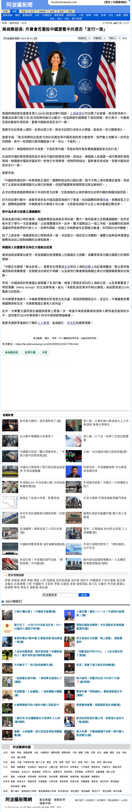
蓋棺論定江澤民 (29, 791)
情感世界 (32, 781)
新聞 (14, 11)
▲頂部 (124, 800)
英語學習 (68, 772)
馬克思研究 (63, 791)
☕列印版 (107, 23)
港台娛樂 (53, 776)
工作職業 (85, 767)
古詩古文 (25, 772)
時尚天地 (74, 781)
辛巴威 (111, 583)
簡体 (108, 2)
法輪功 (9, 583)
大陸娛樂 (21, 776)
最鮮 (13, 781)
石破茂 (65, 583)
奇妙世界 (104, 781)
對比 (86, 762)
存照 (93, 762)
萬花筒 (94, 781)
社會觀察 (42, 781)
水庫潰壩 (19, 583)
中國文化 (106, 767)
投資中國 (30, 352)
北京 (67, 266)
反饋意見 (90, 800)
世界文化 (47, 772)
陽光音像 (117, 791)
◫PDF (126, 23)
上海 (73, 113)
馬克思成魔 (63, 580)
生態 (52, 18)
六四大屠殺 (109, 580)
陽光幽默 (85, 791)
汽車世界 (53, 781)
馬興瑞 (51, 580)
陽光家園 (107, 791)
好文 (74, 762)
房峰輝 (9, 587)
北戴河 (102, 583)
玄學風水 (74, 767)
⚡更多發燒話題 (14, 575)
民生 (111, 15)
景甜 (36, 580)
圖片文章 (110, 772)
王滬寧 (49, 583)
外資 (44, 352)
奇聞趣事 (85, 781)
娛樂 (52, 11)
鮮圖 (23, 786)
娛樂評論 (74, 776)
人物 (81, 15)
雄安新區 (82, 583)
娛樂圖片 (95, 776)
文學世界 (89, 772)
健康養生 (21, 767)
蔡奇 (17, 587)
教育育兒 (95, 767)
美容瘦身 (15, 772)
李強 (106, 199)
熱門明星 (42, 776)
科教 (96, 15)
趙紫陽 (34, 587)
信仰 (67, 18)
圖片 (76, 18)
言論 (19, 762)
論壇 (61, 11)
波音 (79, 113)
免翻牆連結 (119, 2)
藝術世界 (117, 767)
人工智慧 (43, 323)
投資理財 (36, 772)
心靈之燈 (53, 767)
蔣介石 (93, 583)
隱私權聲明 (113, 800)
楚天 (47, 338)
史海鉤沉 (32, 767)
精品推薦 (85, 776)
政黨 (61, 762)
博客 (70, 11)
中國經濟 (47, 15)
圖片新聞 (21, 757)
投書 (80, 762)
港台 (59, 18)
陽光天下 (96, 791)
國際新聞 (59, 15)
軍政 (17, 15)
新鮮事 (42, 11)
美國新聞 (27, 15)
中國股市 (38, 583)
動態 (49, 762)
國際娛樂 (64, 776)
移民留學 (64, 781)
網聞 (88, 15)
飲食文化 (21, 781)
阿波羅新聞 (19, 5)
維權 (118, 15)
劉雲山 (121, 583)
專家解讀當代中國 (47, 791)
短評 (68, 762)
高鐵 (88, 266)
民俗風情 (15, 786)
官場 (103, 15)
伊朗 (7, 580)
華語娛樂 (32, 776)
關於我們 (79, 800)
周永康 (43, 587)
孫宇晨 (75, 580)
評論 (23, 11)
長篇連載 (100, 772)
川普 (43, 580)
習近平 (84, 580)
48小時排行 (13, 601)
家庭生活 (42, 767)
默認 (125, 38)
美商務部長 (11, 352)
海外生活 (64, 767)
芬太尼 (71, 323)
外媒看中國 (28, 762)
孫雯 (73, 583)
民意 (99, 762)
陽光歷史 (75, 791)
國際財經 (71, 15)
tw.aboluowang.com (64, 2)
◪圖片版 (117, 23)
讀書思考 (57, 772)
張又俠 (121, 580)
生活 (32, 11)
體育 (126, 15)
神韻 (30, 580)
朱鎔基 (15, 580)
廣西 (23, 580)
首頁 (5, 11)
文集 (55, 762)
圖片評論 (107, 762)
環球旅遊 (114, 781)
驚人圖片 (15, 791)
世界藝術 (79, 772)
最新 (7, 15)
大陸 (37, 15)
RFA (61, 338)
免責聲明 (101, 800)
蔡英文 (25, 587)
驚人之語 (40, 762)
